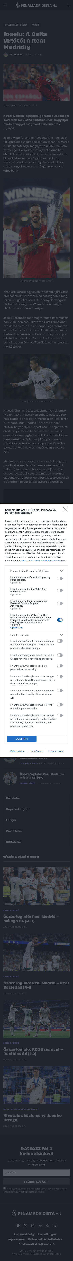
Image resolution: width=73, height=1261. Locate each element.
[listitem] (36, 571)
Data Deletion (17, 751)
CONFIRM (21, 739)
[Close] (66, 510)
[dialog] (36, 630)
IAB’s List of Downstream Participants (41, 560)
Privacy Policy (55, 751)
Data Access (36, 751)
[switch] (60, 578)
